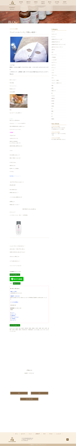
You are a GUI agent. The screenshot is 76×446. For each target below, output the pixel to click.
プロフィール (54, 75)
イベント (53, 31)
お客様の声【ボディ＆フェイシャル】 (59, 44)
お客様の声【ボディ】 (56, 41)
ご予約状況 (54, 57)
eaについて (23, 433)
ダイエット (54, 67)
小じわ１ (53, 95)
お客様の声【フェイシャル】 (57, 39)
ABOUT (28, 2)
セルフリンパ (54, 62)
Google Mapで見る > (13, 370)
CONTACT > (38, 432)
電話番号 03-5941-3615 (15, 296)
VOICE (43, 2)
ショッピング (58, 433)
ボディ (53, 77)
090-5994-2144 (39, 427)
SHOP (65, 2)
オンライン (54, 36)
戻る (19, 393)
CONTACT (12, 8)
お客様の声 (37, 433)
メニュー (30, 433)
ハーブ (53, 70)
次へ (39, 393)
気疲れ (53, 106)
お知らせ (53, 49)
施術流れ (53, 98)
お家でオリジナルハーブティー (57, 47)
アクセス (50, 433)
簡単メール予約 (14, 291)
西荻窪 (53, 118)
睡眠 (52, 111)
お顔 (52, 52)
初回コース (54, 90)
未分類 (53, 103)
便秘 (52, 85)
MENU (36, 2)
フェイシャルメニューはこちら (15, 265)
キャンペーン (54, 54)
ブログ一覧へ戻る (29, 399)
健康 (52, 88)
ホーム (16, 433)
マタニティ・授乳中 (55, 80)
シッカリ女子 (54, 59)
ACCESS (57, 2)
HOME (21, 2)
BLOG (49, 2)
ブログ (53, 72)
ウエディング (54, 34)
